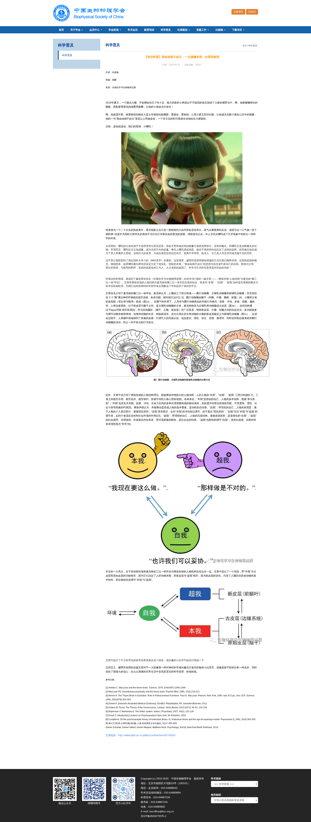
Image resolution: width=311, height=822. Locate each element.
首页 (61, 29)
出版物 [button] (219, 29)
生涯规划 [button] (182, 29)
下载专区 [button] (237, 29)
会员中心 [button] (94, 29)
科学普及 (166, 29)
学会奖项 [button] (114, 29)
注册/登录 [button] (238, 11)
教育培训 (149, 29)
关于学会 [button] (75, 29)
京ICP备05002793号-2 (153, 816)
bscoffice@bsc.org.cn (161, 811)
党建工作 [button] (201, 29)
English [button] (252, 11)
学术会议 (133, 29)
